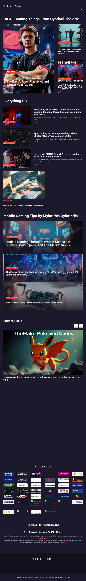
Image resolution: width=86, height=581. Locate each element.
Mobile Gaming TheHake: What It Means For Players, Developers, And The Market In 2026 (39, 243)
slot (43, 528)
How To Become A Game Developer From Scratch (23, 205)
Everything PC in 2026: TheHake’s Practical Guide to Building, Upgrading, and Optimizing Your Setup (57, 111)
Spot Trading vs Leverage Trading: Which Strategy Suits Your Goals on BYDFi (55, 134)
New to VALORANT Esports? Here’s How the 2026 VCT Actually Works (57, 155)
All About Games (13, 73)
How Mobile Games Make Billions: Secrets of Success (34, 302)
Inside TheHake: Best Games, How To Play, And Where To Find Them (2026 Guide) (70, 87)
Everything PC (9, 121)
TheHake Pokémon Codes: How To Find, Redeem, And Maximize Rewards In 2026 (41, 378)
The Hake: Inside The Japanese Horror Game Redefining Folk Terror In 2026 (69, 51)
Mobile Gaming (13, 236)
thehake (43, 538)
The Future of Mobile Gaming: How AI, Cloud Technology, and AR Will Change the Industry (42, 273)
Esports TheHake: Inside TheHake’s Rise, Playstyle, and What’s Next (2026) (27, 81)
